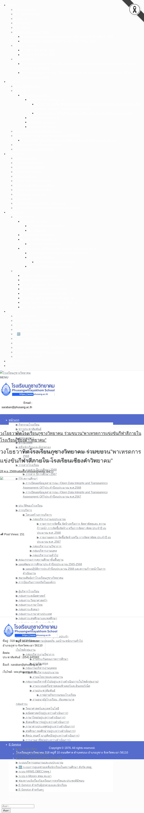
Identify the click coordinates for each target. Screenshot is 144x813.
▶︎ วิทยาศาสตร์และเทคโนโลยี (39, 275)
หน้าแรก (12, 5)
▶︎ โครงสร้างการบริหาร (35, 95)
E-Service (13, 311)
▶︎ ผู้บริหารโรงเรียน (25, 158)
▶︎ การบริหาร (22, 90)
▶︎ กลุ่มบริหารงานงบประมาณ (46, 99)
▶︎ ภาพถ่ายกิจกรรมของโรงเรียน (54, 261)
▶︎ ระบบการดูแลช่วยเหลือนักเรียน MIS (37, 324)
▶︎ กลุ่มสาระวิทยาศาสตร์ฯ (29, 167)
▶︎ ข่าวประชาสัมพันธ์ (27, 14)
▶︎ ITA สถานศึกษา (25, 59)
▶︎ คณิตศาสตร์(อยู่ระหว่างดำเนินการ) (43, 279)
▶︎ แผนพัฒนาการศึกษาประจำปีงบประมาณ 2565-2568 (47, 135)
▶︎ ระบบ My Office (25, 315)
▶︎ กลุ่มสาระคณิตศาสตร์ (29, 162)
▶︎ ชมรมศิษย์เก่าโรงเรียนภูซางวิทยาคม (38, 144)
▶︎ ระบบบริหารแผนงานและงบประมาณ (37, 329)
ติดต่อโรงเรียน (16, 361)
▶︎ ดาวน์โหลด (22, 27)
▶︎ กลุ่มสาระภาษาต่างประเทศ (32, 180)
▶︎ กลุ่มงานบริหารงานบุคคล (38, 234)
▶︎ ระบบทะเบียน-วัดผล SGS (30, 320)
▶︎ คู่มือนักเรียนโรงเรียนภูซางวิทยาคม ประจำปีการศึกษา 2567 (59, 41)
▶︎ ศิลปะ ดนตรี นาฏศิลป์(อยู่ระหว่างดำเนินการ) (49, 302)
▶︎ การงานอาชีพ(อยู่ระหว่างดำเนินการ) (45, 307)
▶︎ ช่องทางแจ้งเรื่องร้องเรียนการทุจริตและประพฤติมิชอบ (48, 347)
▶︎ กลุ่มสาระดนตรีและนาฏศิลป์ (33, 189)
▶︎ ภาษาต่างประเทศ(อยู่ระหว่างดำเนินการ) (47, 293)
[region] (72, 576)
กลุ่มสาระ (20, 270)
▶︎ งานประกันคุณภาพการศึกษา (47, 225)
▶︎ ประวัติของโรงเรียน (27, 86)
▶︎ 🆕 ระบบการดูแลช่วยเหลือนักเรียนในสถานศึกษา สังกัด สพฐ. (52, 333)
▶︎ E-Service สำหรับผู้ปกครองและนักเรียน (39, 352)
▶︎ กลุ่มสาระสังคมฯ (25, 176)
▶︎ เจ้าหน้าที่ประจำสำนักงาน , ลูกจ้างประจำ (40, 203)
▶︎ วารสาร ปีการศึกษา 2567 (38, 54)
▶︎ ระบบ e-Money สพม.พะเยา (32, 343)
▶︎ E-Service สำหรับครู (28, 356)
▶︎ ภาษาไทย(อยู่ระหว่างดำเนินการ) (42, 284)
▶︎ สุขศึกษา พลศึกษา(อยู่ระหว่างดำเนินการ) (47, 298)
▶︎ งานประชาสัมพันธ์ (41, 257)
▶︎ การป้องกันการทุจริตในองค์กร (34, 149)
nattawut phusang (27, 471)
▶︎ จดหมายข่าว (23, 22)
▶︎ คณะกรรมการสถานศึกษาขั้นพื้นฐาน (38, 131)
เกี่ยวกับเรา (13, 81)
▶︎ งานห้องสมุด (37, 230)
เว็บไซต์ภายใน (16, 212)
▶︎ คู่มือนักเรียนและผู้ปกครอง (31, 32)
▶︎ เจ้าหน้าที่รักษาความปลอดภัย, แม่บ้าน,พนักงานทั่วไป (47, 207)
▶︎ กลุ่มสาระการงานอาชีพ (30, 194)
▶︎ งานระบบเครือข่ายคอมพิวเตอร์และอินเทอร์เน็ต (58, 252)
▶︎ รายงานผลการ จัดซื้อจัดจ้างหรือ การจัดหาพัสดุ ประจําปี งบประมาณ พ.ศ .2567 (84, 113)
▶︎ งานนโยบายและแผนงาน (44, 243)
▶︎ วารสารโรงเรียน (25, 45)
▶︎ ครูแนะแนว (22, 198)
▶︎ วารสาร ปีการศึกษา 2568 (38, 50)
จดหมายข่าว (45, 471)
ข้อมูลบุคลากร (16, 153)
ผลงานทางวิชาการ (18, 365)
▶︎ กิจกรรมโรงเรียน (26, 9)
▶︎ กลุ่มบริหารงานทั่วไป (42, 126)
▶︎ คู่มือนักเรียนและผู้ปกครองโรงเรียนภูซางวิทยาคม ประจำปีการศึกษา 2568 (67, 36)
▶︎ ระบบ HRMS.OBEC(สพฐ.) (31, 338)
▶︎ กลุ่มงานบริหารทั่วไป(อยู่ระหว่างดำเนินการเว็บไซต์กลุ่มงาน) (59, 248)
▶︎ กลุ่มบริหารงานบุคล (41, 122)
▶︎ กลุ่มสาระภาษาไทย (27, 171)
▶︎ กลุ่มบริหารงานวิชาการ (44, 117)
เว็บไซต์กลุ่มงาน (24, 216)
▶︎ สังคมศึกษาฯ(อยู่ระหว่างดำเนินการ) (44, 288)
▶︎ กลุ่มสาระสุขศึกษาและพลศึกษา (34, 185)
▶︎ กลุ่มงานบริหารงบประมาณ (39, 239)
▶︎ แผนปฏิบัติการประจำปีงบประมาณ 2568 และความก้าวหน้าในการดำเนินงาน (69, 140)
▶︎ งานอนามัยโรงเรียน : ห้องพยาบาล (50, 266)
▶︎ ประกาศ (20, 18)
